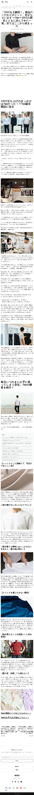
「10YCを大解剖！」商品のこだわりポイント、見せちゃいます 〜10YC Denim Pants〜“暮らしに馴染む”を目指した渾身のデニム (9, 730)
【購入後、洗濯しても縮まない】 (10, 454)
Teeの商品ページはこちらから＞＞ (11, 457)
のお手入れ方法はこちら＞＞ (16, 717)
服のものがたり (19, 5)
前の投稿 (3, 735)
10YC (17, 775)
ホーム (13, 5)
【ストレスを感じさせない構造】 (10, 448)
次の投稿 (31, 735)
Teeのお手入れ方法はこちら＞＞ (10, 460)
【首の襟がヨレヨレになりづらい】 (11, 440)
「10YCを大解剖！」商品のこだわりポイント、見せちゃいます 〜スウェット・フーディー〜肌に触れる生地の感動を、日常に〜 (25, 730)
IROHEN (3, 669)
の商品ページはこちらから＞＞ (17, 713)
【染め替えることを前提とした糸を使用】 (12, 451)
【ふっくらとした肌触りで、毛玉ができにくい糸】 (15, 437)
